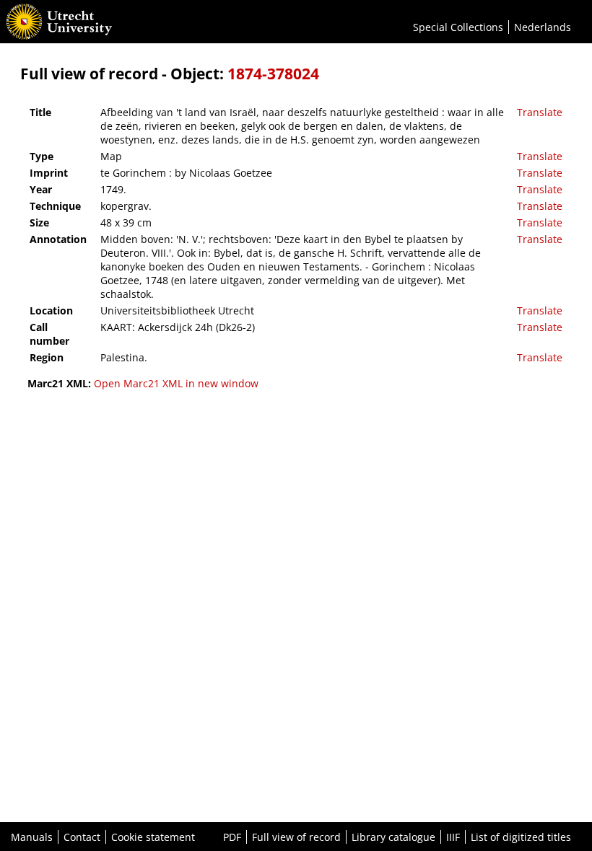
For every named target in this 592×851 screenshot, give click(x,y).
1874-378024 (273, 73)
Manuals (32, 837)
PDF (232, 837)
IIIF (453, 837)
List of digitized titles (521, 837)
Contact (82, 837)
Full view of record (296, 837)
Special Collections (458, 27)
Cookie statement (153, 837)
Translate (539, 112)
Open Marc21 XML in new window (176, 383)
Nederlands (542, 27)
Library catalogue (393, 837)
